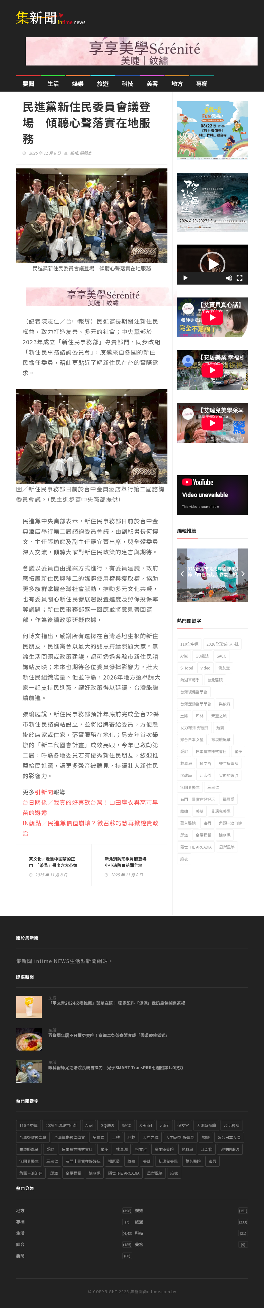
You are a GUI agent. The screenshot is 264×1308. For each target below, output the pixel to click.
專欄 (202, 83)
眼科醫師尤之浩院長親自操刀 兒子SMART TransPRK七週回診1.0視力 (115, 1068)
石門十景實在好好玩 (197, 799)
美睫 (199, 811)
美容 (152, 83)
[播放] (185, 278)
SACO (222, 656)
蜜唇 (207, 823)
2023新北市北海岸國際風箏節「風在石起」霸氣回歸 (212, 571)
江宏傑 (205, 775)
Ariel (184, 656)
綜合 (20, 1244)
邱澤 (184, 835)
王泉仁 (213, 787)
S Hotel (186, 667)
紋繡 (184, 811)
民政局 (186, 775)
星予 (238, 751)
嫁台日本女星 (191, 739)
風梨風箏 (227, 847)
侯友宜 (224, 667)
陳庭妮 (225, 835)
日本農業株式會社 (211, 751)
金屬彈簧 (203, 835)
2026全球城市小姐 (222, 644)
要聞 (28, 83)
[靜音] (229, 278)
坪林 (199, 715)
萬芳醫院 (188, 823)
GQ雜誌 (202, 656)
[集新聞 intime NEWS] (53, 13)
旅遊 (102, 83)
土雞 (184, 715)
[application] (212, 265)
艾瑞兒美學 (221, 811)
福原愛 (228, 799)
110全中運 (189, 644)
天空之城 (219, 715)
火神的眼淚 (228, 775)
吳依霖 (225, 703)
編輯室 (85, 153)
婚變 (220, 727)
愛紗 (184, 751)
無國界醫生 (190, 787)
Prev (182, 575)
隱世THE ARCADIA (196, 847)
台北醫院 (215, 679)
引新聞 (44, 792)
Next (243, 575)
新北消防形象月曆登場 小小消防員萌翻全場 (128, 862)
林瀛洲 (186, 763)
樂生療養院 (228, 763)
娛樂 (78, 83)
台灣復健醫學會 (193, 691)
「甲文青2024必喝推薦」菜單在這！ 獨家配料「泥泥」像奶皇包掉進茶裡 (116, 1003)
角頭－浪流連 (230, 823)
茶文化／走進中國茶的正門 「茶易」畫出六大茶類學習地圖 (53, 865)
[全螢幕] (239, 278)
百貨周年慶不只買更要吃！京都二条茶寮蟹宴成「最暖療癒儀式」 (109, 1035)
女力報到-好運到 (194, 727)
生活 (53, 83)
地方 (177, 83)
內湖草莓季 (190, 679)
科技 (127, 83)
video (206, 667)
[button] (212, 264)
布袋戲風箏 (221, 739)
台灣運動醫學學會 (195, 703)
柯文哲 (205, 763)
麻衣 (184, 858)
